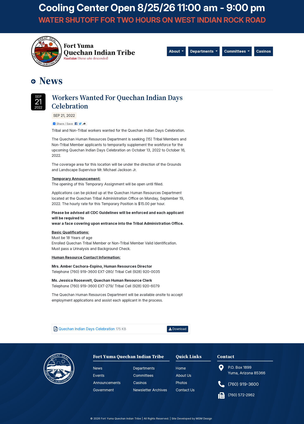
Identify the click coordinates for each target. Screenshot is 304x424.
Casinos (263, 51)
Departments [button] (202, 51)
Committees (143, 375)
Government (103, 390)
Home (181, 368)
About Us (183, 375)
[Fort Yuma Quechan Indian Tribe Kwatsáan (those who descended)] (47, 51)
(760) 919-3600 (243, 384)
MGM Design (204, 418)
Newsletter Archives (150, 390)
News (97, 368)
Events (98, 375)
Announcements (107, 383)
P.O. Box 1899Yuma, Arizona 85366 (246, 370)
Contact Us (185, 390)
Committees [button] (235, 51)
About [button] (175, 51)
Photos (181, 383)
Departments (144, 368)
